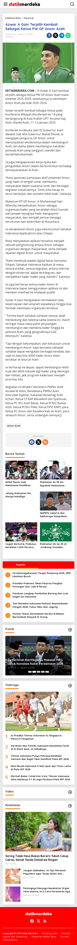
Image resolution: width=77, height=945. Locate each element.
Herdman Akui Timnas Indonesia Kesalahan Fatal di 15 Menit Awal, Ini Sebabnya (40, 747)
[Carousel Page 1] (30, 672)
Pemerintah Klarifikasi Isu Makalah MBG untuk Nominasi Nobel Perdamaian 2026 (35, 661)
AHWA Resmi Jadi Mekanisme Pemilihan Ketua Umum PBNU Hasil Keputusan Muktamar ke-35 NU (20, 484)
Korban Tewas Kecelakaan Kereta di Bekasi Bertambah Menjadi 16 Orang (38, 615)
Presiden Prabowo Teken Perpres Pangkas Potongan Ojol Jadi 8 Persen (37, 585)
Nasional (9, 36)
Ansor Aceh (13, 425)
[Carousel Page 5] (47, 672)
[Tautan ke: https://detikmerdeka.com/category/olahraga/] (70, 685)
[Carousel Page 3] (38, 672)
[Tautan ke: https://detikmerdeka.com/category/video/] (70, 792)
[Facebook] (32, 442)
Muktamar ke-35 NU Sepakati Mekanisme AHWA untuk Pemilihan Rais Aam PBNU (53, 484)
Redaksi (66, 933)
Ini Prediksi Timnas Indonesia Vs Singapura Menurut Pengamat (36, 737)
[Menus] (5, 4)
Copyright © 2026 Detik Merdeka (20, 933)
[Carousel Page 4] (43, 672)
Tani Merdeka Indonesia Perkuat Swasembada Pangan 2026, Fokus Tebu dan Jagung (40, 605)
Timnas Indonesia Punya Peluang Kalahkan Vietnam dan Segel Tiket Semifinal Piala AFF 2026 (40, 757)
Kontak (65, 936)
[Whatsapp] (68, 35)
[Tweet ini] (55, 35)
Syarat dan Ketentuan (15, 936)
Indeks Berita (10, 939)
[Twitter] (38, 442)
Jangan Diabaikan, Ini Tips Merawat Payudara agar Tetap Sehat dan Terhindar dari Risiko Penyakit (44, 872)
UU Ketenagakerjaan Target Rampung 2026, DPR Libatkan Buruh (42, 575)
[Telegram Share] (61, 35)
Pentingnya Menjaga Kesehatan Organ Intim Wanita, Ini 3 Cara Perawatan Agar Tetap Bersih (47, 890)
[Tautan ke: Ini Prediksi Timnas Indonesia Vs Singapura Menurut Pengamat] (38, 711)
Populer (20, 564)
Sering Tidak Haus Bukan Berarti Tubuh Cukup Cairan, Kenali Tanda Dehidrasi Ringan (36, 858)
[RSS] (45, 442)
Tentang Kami (49, 933)
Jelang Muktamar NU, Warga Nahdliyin (18, 495)
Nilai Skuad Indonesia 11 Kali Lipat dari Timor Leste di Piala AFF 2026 (41, 768)
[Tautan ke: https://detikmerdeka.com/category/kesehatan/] (70, 806)
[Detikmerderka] (38, 913)
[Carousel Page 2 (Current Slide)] (34, 672)
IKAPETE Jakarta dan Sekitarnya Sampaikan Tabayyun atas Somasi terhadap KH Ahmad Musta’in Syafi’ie (53, 515)
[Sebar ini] (49, 35)
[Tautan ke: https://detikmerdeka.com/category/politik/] (70, 630)
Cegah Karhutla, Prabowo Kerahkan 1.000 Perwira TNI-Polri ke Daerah (20, 545)
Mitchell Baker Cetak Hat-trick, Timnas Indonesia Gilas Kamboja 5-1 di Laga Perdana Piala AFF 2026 (40, 778)
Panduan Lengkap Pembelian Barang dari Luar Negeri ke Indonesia (40, 595)
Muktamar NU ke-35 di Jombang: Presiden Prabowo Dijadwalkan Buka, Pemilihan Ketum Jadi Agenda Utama (53, 545)
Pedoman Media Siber (44, 936)
